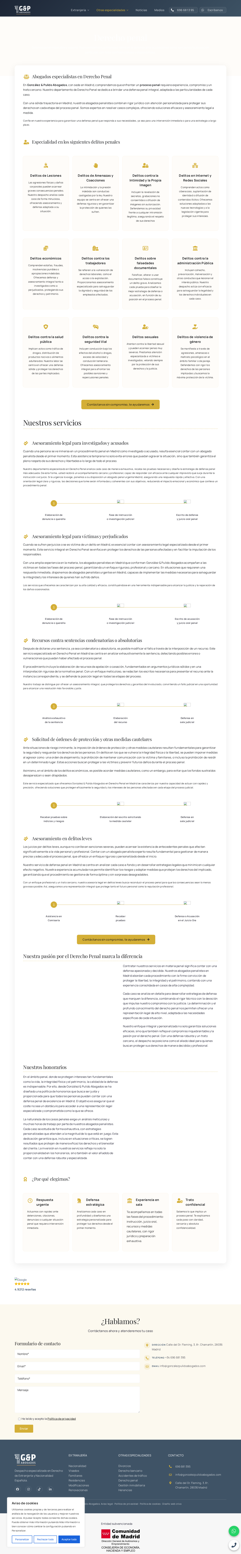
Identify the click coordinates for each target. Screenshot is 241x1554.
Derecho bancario (130, 1471)
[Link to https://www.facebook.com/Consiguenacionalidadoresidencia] (18, 1489)
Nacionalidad (77, 1466)
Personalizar (22, 1539)
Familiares (75, 1476)
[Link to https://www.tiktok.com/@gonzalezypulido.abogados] (39, 1489)
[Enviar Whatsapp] (234, 1531)
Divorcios (124, 1466)
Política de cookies (150, 1503)
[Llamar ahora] (234, 1545)
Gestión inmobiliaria (131, 1485)
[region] (46, 1522)
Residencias (77, 1480)
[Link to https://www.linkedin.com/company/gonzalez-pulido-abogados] (50, 1489)
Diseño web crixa (171, 1503)
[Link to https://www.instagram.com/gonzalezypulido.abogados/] (28, 1489)
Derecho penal (128, 1480)
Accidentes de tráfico (132, 1476)
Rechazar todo (45, 1539)
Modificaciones (79, 1485)
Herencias (125, 1490)
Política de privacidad (126, 1503)
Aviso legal (107, 1503)
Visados (74, 1471)
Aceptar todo (69, 1539)
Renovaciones (78, 1490)
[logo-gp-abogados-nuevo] (23, 7)
